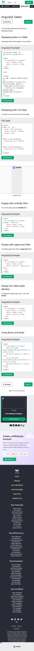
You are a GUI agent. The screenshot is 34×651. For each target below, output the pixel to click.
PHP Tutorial (17, 522)
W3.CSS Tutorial (17, 519)
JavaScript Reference (16, 540)
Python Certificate (17, 601)
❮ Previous (7, 22)
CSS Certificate (17, 594)
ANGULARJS (25, 6)
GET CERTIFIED (17, 485)
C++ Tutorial (17, 526)
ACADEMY (17, 629)
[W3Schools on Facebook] (19, 426)
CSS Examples (16, 566)
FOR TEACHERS (17, 489)
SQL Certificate (17, 599)
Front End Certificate (17, 598)
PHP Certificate (17, 603)
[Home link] (3, 2)
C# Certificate (17, 610)
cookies (13, 642)
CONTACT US (17, 498)
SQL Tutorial (17, 515)
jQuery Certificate (17, 605)
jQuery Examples (16, 584)
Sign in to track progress (17, 391)
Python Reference (16, 543)
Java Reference (16, 552)
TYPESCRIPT (6, 6)
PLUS (17, 476)
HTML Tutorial (17, 508)
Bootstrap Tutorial (17, 521)
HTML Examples (16, 564)
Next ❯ (28, 22)
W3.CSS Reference (16, 545)
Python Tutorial (17, 517)
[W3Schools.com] (17, 472)
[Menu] (2, 6)
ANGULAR (15, 6)
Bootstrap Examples (16, 577)
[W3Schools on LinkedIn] (13, 426)
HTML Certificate (17, 592)
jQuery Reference (16, 556)
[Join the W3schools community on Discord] (16, 426)
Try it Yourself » (7, 101)
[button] (15, 2)
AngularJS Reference (16, 554)
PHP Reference (16, 549)
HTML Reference (16, 536)
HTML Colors (16, 550)
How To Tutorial (17, 514)
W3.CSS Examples (16, 575)
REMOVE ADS (17, 195)
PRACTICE (17, 494)
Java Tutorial (17, 524)
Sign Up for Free (10, 459)
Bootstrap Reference (16, 547)
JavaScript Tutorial (17, 512)
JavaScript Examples (16, 568)
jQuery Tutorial (17, 528)
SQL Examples (16, 571)
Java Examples (16, 580)
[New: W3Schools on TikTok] (23, 426)
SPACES (17, 481)
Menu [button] (9, 2)
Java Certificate (17, 607)
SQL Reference (16, 542)
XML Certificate (17, 612)
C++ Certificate (17, 608)
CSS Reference (16, 538)
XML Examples (16, 582)
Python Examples (16, 573)
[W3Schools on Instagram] (21, 426)
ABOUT (19, 626)
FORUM (13, 626)
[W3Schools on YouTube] (11, 426)
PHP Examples (16, 578)
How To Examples (16, 570)
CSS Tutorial (17, 510)
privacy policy (21, 642)
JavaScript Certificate (17, 596)
